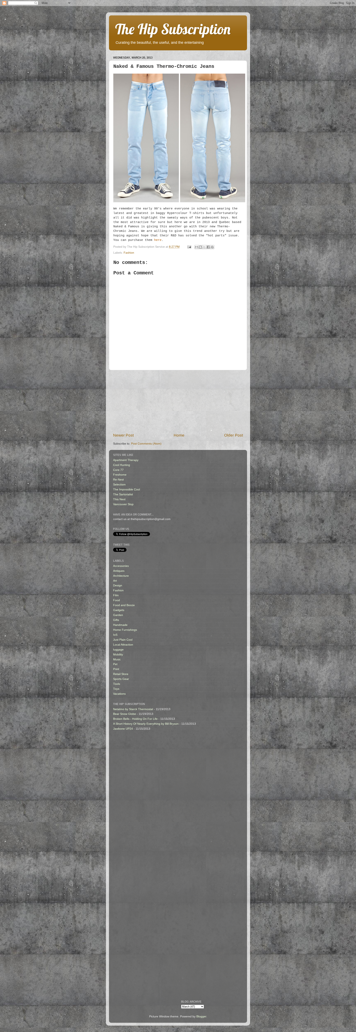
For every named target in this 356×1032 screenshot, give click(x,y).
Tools (116, 683)
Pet (115, 664)
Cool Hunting (121, 465)
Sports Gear (121, 679)
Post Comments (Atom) (146, 443)
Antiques (118, 570)
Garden (118, 615)
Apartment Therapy (125, 460)
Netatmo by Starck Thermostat (133, 709)
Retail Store (120, 674)
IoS (115, 634)
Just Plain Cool (122, 639)
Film (116, 595)
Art (115, 580)
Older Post (233, 435)
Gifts (116, 620)
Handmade (120, 624)
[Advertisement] (178, 401)
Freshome (119, 474)
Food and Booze (124, 605)
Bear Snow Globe (124, 713)
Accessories (121, 565)
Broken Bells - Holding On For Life (135, 718)
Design (117, 585)
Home (179, 435)
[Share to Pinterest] (212, 247)
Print (116, 669)
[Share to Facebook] (208, 247)
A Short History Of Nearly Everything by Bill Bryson (146, 723)
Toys (116, 688)
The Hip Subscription (173, 29)
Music (117, 659)
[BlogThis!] (200, 247)
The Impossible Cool (126, 489)
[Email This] (196, 247)
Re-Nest (118, 479)
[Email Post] (189, 246)
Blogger (201, 1016)
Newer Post (123, 435)
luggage (118, 649)
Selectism (119, 484)
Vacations (119, 693)
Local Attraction (123, 644)
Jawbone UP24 (123, 728)
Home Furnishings (125, 629)
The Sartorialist (123, 494)
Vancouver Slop (123, 504)
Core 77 (118, 470)
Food (116, 600)
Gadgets (118, 610)
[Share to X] (204, 247)
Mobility (118, 654)
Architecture (121, 575)
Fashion (129, 252)
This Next (119, 499)
